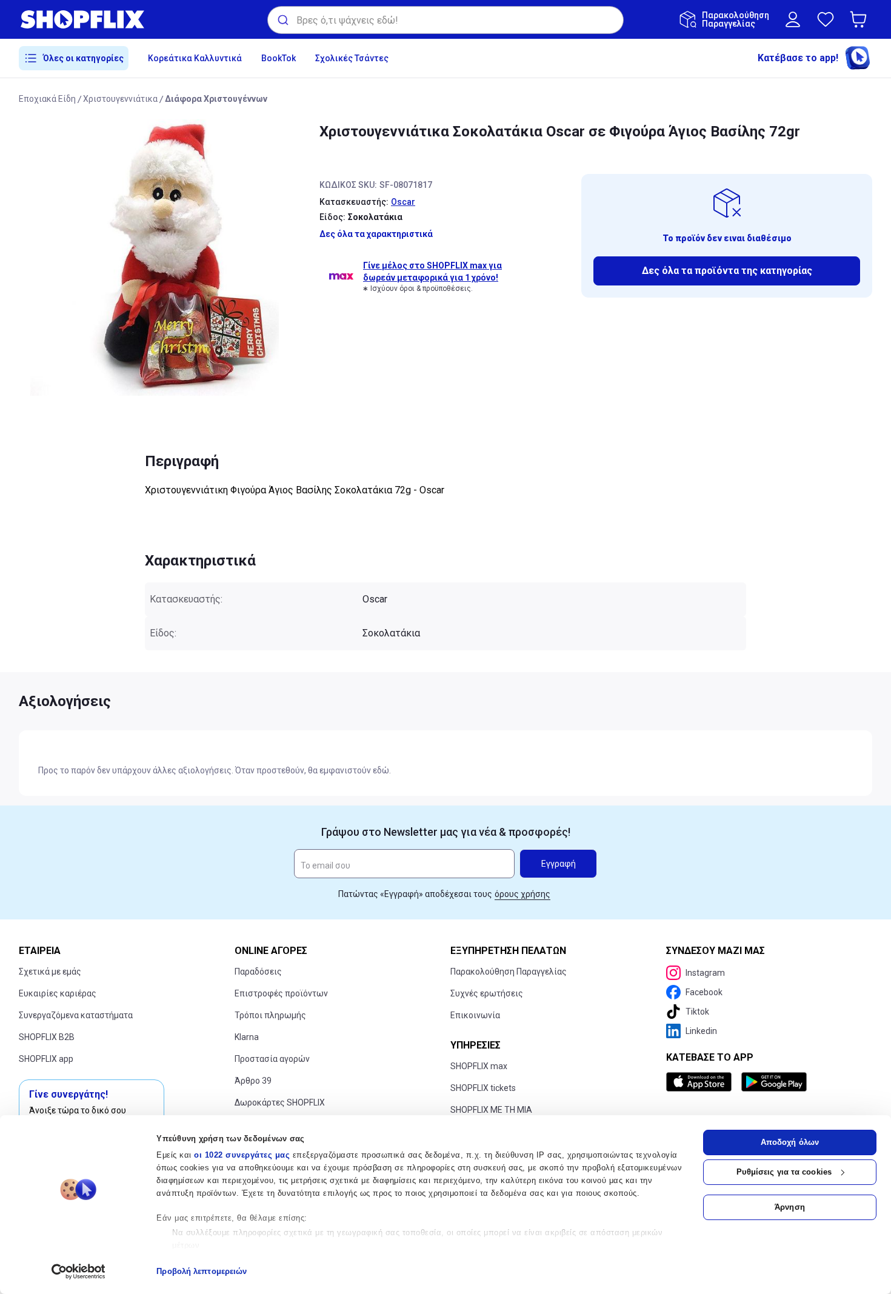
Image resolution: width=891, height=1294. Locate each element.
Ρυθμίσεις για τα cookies (784, 1171)
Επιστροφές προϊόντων (281, 993)
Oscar (403, 202)
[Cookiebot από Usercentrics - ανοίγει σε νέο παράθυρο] (78, 1271)
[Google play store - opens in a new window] (774, 1081)
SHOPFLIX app (46, 1059)
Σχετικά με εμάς (50, 971)
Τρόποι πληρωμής (270, 1015)
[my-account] (793, 19)
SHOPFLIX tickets (483, 1088)
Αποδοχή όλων (790, 1142)
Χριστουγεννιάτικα (120, 99)
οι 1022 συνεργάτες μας (242, 1154)
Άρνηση (790, 1207)
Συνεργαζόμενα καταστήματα (76, 1015)
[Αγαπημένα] (825, 19)
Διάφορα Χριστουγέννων (216, 99)
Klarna (247, 1037)
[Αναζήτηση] (282, 20)
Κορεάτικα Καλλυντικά (195, 58)
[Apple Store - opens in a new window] (701, 1081)
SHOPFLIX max (478, 1066)
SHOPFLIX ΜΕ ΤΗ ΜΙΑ (491, 1110)
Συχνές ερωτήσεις (486, 993)
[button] (860, 19)
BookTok (278, 58)
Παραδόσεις (258, 971)
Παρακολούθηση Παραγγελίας (508, 971)
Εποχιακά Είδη (47, 99)
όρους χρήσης (522, 894)
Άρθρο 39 (253, 1081)
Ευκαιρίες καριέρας (57, 993)
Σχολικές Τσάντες (352, 58)
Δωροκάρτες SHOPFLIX (280, 1102)
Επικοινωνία (475, 1015)
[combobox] (445, 20)
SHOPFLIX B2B (47, 1037)
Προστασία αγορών (272, 1059)
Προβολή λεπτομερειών (201, 1271)
